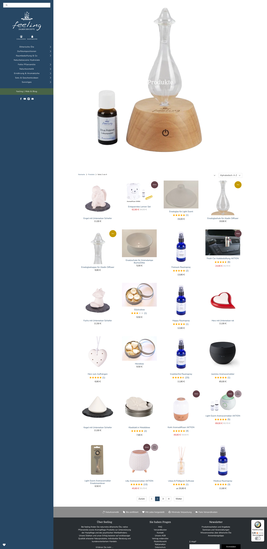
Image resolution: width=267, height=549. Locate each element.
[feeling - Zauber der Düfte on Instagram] (29, 99)
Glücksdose (139, 309)
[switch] (258, 538)
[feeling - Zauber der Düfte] (27, 21)
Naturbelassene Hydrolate (27, 60)
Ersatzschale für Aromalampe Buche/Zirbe (139, 261)
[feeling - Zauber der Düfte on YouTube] (25, 99)
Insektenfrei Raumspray (181, 374)
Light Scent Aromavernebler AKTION (223, 415)
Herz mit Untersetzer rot (223, 320)
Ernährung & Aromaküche (26, 73)
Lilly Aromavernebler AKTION (139, 480)
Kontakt (160, 532)
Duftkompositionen (26, 51)
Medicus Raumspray (222, 480)
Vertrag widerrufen (160, 538)
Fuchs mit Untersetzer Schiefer (97, 320)
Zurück (142, 498)
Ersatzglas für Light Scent (181, 211)
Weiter (179, 498)
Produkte (91, 174)
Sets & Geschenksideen (26, 78)
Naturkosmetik (26, 69)
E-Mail (192, 541)
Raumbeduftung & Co (26, 56)
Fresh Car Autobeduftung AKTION (223, 258)
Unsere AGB (160, 535)
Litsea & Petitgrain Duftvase (181, 480)
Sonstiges (27, 82)
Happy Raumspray (181, 320)
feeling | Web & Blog (26, 91)
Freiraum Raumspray (181, 267)
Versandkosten (160, 529)
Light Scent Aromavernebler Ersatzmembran (98, 481)
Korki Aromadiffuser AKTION (181, 427)
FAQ (160, 527)
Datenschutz (160, 547)
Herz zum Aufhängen (98, 374)
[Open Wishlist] (4, 545)
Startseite (81, 174)
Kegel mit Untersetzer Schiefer (98, 427)
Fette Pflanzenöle (26, 64)
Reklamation (160, 544)
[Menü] (262, 521)
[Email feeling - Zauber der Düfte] (32, 99)
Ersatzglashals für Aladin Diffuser (222, 218)
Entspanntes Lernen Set (139, 206)
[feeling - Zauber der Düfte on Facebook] (21, 99)
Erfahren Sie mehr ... (104, 547)
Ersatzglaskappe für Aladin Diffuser (97, 267)
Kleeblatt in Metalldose (139, 427)
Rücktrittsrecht (160, 541)
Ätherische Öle (26, 47)
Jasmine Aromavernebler (222, 374)
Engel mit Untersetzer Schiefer (97, 218)
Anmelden (231, 546)
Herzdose (139, 363)
